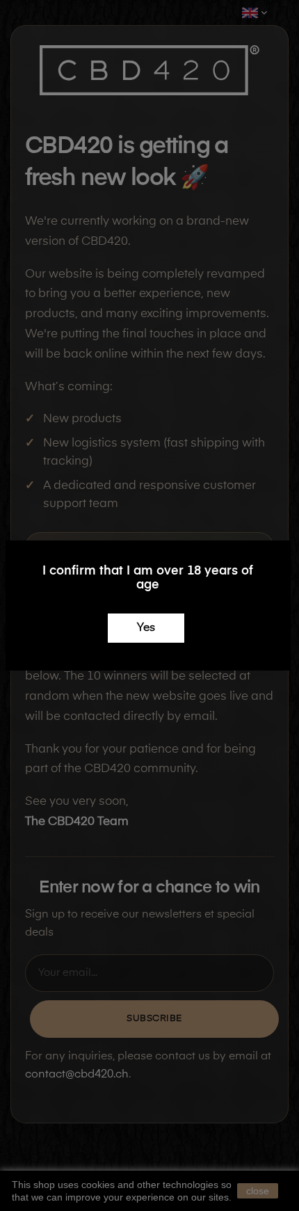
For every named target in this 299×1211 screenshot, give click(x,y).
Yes (146, 628)
